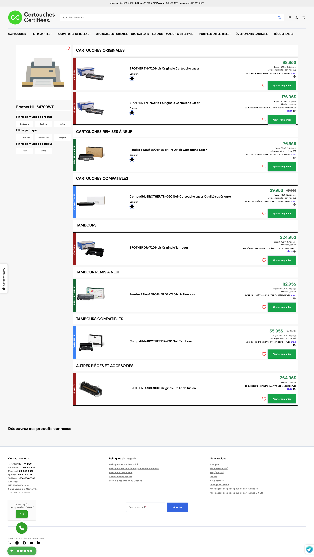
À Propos (214, 464)
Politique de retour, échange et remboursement (134, 468)
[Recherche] (280, 17)
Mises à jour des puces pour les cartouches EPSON (236, 492)
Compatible (25, 137)
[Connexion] (296, 17)
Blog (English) (217, 472)
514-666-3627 (25, 471)
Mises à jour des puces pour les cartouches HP (234, 488)
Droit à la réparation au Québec (125, 480)
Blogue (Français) (219, 468)
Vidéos (213, 476)
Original (62, 137)
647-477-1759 (24, 463)
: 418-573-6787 (145, 3)
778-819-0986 (27, 467)
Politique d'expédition (120, 472)
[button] (290, 17)
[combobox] (172, 17)
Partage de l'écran (219, 484)
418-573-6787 (24, 474)
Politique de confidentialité (123, 464)
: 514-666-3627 (121, 3)
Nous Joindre (217, 480)
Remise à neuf (43, 137)
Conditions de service (120, 476)
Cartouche (24, 124)
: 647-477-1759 (167, 3)
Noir (24, 151)
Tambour (43, 124)
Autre (62, 124)
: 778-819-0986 (192, 3)
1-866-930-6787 (26, 478)
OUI (22, 514)
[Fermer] (36, 499)
